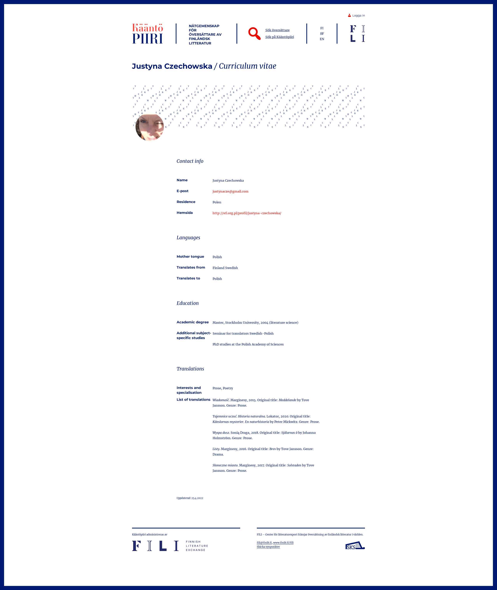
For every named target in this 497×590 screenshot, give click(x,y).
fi (321, 28)
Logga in (358, 15)
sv (322, 34)
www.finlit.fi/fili (283, 542)
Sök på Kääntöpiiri (279, 37)
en (322, 39)
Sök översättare (277, 30)
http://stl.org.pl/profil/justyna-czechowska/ (247, 213)
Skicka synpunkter (268, 546)
